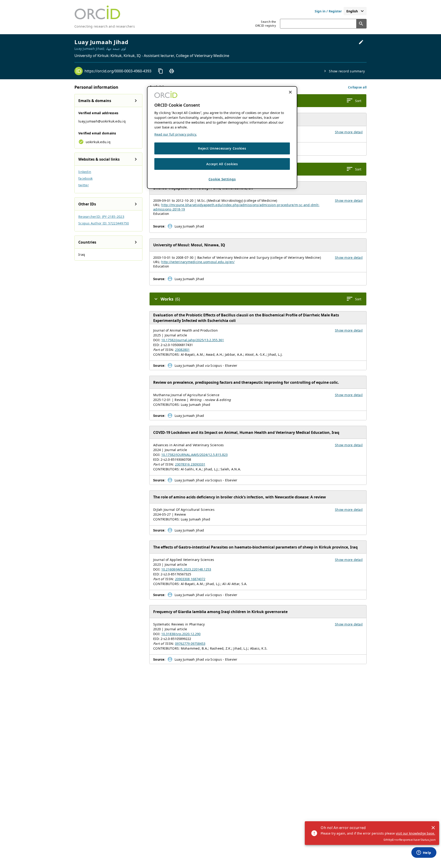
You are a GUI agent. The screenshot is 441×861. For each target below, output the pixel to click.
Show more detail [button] (349, 132)
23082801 (182, 349)
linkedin (84, 172)
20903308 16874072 (190, 579)
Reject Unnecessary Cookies (222, 148)
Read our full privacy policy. (175, 134)
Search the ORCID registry (265, 24)
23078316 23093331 (190, 464)
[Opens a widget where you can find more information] (423, 853)
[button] (357, 87)
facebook (85, 178)
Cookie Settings (222, 179)
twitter (83, 185)
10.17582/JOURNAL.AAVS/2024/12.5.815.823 (194, 454)
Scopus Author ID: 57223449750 (103, 223)
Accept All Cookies (222, 164)
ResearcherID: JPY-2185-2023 (101, 216)
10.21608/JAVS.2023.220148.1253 (186, 569)
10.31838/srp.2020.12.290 (181, 634)
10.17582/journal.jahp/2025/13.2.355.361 (192, 340)
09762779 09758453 (190, 643)
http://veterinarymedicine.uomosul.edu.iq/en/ (198, 262)
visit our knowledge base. (415, 833)
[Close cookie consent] (290, 92)
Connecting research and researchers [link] (104, 26)
